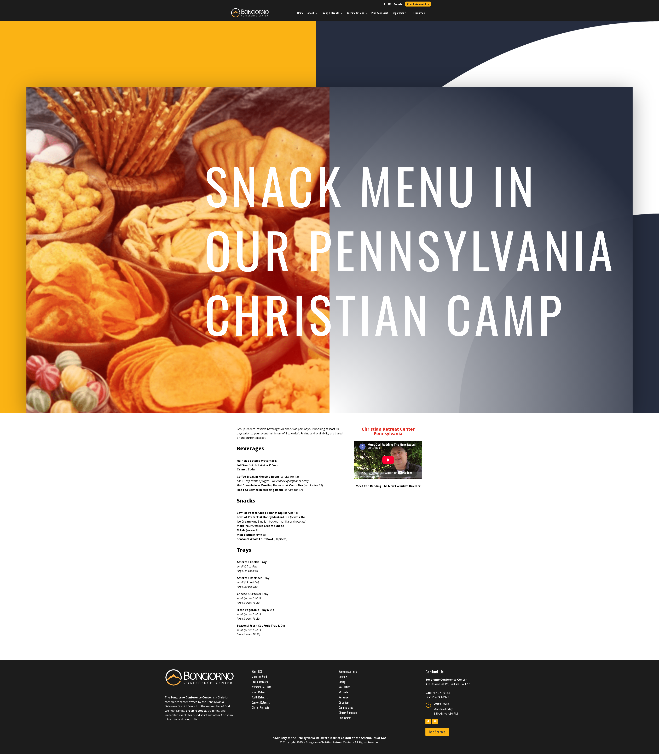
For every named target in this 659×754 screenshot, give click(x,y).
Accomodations (355, 13)
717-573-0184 (441, 693)
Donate (398, 4)
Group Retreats (330, 13)
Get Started (437, 731)
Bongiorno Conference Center (191, 697)
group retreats (196, 711)
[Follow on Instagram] (389, 4)
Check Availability (418, 4)
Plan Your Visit (379, 13)
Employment (399, 13)
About (310, 13)
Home (300, 13)
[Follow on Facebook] (384, 4)
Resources (419, 13)
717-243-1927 (440, 697)
